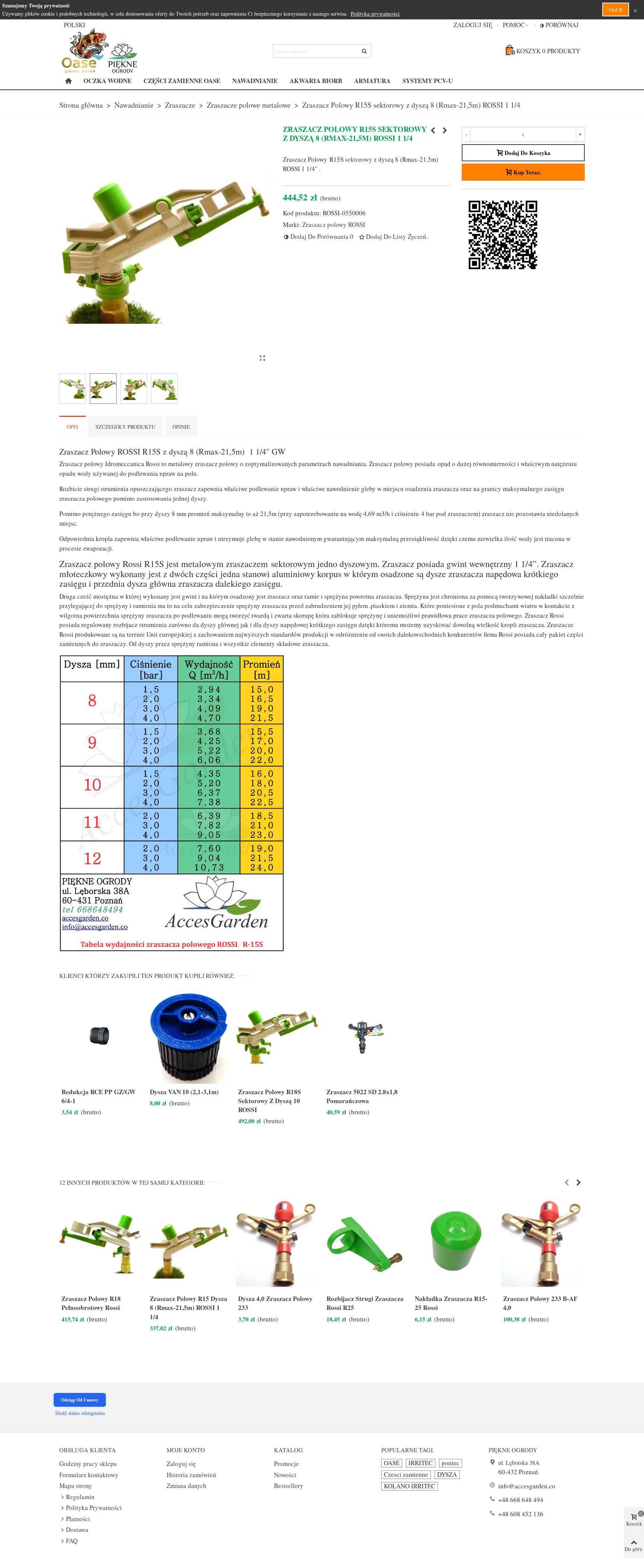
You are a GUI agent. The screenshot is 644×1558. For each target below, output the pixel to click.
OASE (392, 1463)
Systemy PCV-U (427, 80)
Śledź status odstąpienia (80, 1412)
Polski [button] (74, 24)
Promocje (286, 1463)
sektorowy (358, 159)
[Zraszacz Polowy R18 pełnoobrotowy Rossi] (433, 130)
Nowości (285, 1474)
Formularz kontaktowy (89, 1474)
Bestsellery (288, 1485)
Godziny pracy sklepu (88, 1463)
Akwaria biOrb (316, 80)
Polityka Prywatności (94, 1507)
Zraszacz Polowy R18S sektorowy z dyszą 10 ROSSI (269, 1100)
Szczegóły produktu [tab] (125, 426)
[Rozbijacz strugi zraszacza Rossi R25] (365, 1244)
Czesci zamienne (406, 1474)
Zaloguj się (181, 1463)
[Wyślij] (364, 51)
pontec (451, 1463)
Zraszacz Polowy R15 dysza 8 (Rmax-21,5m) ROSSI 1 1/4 (188, 1307)
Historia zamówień (191, 1474)
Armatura (372, 80)
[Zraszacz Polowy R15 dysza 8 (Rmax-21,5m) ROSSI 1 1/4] (189, 1244)
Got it (615, 9)
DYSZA (447, 1474)
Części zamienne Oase (181, 80)
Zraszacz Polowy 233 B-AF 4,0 (540, 1303)
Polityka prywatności (375, 13)
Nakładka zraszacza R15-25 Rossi (451, 1303)
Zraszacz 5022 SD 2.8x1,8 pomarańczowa (362, 1096)
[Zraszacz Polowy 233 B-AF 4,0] (542, 1244)
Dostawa (77, 1529)
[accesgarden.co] (100, 51)
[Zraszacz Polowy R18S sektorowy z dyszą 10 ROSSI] (277, 1037)
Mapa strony (75, 1485)
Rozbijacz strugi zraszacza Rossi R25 (365, 1303)
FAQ (72, 1540)
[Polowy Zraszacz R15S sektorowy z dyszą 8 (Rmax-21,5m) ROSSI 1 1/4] (262, 358)
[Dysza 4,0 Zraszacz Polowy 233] (445, 130)
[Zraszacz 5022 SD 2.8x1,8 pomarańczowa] (365, 1037)
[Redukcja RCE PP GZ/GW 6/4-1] (100, 1037)
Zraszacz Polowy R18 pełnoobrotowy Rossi (91, 1303)
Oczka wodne (107, 80)
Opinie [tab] (181, 426)
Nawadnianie (255, 80)
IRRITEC (420, 1463)
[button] (516, 25)
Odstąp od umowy (79, 1400)
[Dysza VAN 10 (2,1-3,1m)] (189, 1037)
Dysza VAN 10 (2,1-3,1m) (184, 1091)
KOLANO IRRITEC (409, 1486)
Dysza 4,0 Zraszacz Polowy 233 (275, 1303)
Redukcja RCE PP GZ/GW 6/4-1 (98, 1096)
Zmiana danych (186, 1485)
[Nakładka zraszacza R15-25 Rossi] (454, 1244)
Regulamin (80, 1496)
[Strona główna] (68, 81)
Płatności (78, 1518)
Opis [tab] (72, 426)
